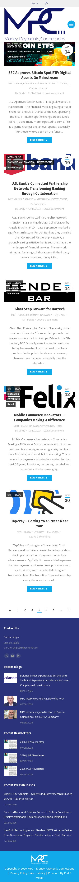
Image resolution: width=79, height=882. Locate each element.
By (20, 93)
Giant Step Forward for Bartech (40, 309)
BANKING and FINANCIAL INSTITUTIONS (45, 83)
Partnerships (38, 204)
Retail (59, 425)
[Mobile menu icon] (71, 24)
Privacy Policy (18, 873)
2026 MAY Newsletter (32, 768)
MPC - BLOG (15, 199)
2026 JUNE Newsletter (32, 755)
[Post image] (10, 678)
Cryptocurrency (38, 88)
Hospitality (32, 314)
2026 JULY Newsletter (32, 742)
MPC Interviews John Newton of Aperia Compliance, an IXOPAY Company (42, 714)
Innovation (46, 314)
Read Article (37, 140)
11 (69, 610)
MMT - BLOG (15, 83)
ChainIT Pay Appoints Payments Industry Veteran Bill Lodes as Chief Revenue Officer (38, 796)
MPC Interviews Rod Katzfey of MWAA (42, 698)
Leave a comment (54, 93)
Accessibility (37, 873)
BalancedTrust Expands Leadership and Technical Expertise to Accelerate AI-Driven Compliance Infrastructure (44, 680)
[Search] (46, 3)
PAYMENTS (48, 425)
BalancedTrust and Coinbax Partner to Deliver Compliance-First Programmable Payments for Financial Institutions (38, 814)
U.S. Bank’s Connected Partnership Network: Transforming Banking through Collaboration (40, 188)
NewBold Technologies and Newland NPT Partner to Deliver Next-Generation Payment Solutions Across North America (38, 833)
